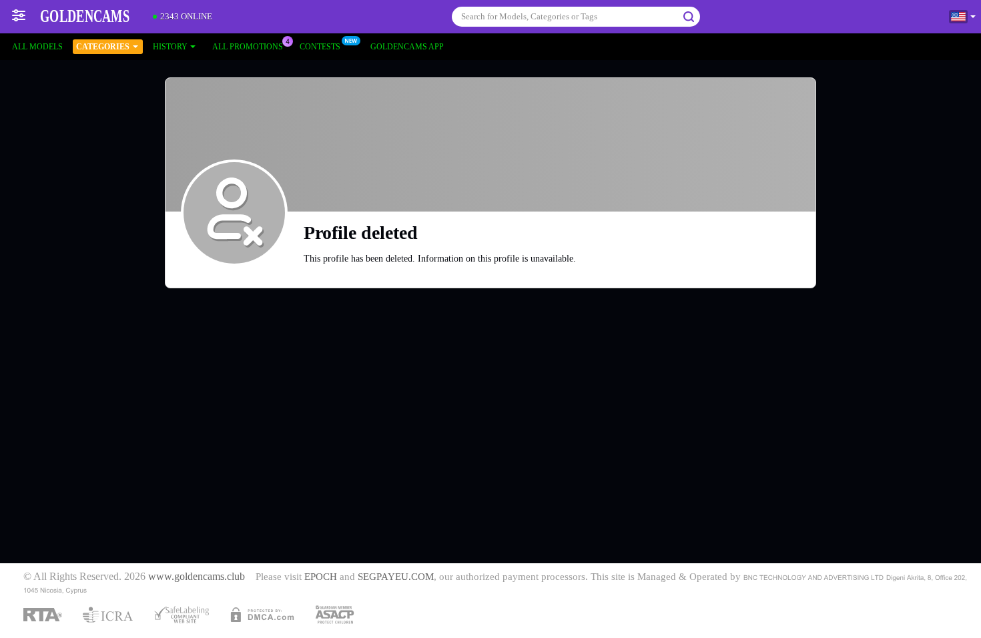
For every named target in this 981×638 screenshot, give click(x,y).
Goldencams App (407, 46)
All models (37, 46)
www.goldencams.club (196, 577)
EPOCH (320, 576)
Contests (320, 46)
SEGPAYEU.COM (396, 576)
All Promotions (247, 46)
